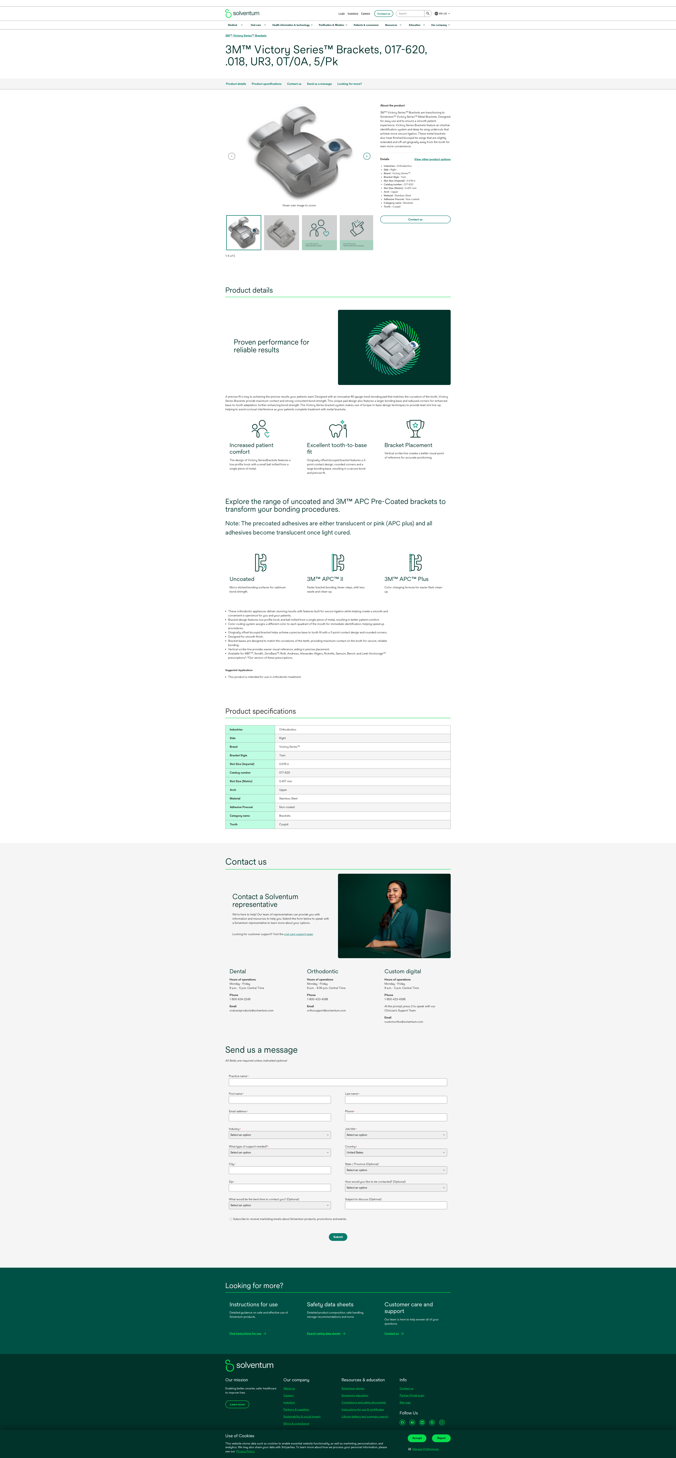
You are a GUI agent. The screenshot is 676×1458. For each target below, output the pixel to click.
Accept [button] (417, 1438)
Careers (365, 13)
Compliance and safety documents (364, 1402)
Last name (352, 1093)
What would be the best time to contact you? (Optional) (264, 1199)
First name (236, 1093)
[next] (366, 156)
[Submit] (427, 13)
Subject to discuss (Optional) (363, 1199)
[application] (299, 152)
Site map (405, 1402)
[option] (299, 156)
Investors (353, 13)
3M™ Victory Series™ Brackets (246, 35)
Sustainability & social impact (301, 1416)
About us (289, 1388)
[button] (424, 1449)
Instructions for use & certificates (363, 1409)
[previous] (231, 156)
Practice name (239, 1076)
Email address (238, 1111)
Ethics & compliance (296, 1423)
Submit (338, 1237)
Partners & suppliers (296, 1409)
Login (342, 13)
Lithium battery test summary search (365, 1416)
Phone (350, 1111)
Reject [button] (441, 1438)
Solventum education (355, 1395)
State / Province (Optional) (362, 1164)
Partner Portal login (412, 1395)
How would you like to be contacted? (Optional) (375, 1181)
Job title (351, 1129)
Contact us (407, 1388)
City (232, 1164)
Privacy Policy (245, 1451)
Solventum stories (353, 1388)
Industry (235, 1129)
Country (351, 1146)
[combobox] (413, 13)
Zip (231, 1181)
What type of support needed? (249, 1146)
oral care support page (298, 934)
